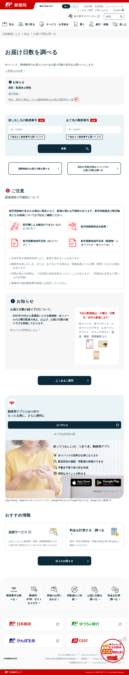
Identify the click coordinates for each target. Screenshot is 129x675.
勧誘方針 (84, 658)
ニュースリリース (114, 6)
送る (26, 33)
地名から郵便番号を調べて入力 (27, 137)
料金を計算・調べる (115, 597)
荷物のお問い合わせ (54, 597)
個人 (66, 6)
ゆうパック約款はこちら (24, 329)
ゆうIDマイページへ (85, 16)
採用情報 (99, 6)
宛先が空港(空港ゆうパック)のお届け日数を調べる (93, 168)
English (117, 10)
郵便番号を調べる (13, 597)
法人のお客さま (64, 561)
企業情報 (88, 6)
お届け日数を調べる (94, 597)
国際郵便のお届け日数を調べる (34, 168)
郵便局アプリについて (106, 491)
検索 (63, 148)
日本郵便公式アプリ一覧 (78, 662)
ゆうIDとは (62, 424)
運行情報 (13, 93)
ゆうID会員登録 (63, 434)
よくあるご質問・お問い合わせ (92, 10)
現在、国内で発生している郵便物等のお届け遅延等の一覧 (41, 99)
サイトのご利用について (67, 654)
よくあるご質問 (64, 380)
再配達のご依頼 (74, 597)
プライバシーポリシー (89, 654)
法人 (75, 6)
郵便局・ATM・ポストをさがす (34, 599)
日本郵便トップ (11, 33)
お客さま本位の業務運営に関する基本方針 (61, 658)
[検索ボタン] (122, 17)
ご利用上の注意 (14, 71)
